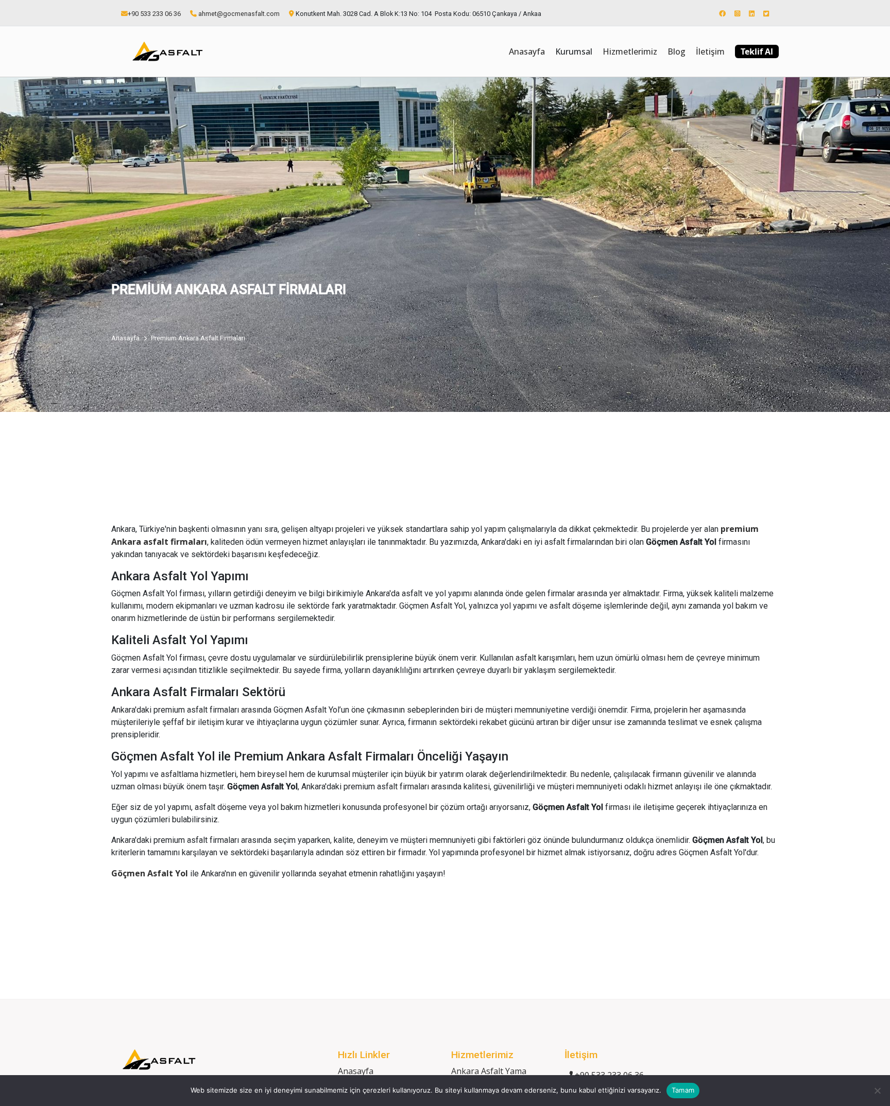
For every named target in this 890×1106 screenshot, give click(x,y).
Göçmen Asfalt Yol (149, 873)
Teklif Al (757, 51)
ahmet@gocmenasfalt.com (239, 14)
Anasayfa (527, 51)
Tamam (683, 1090)
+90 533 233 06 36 (154, 14)
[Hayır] (877, 1090)
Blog (677, 51)
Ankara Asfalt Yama (488, 1071)
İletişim (710, 51)
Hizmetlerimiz (630, 51)
